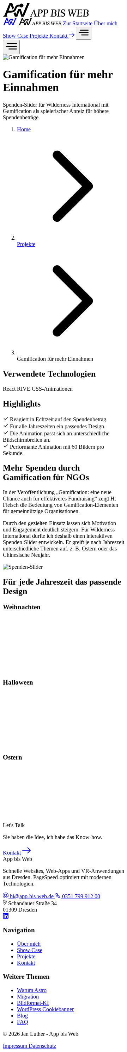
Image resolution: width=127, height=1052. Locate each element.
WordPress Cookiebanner (45, 1009)
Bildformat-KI (33, 1003)
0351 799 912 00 (80, 896)
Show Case (16, 36)
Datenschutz (42, 1046)
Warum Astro (32, 990)
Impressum (16, 1046)
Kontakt (59, 36)
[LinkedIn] (5, 917)
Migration (28, 997)
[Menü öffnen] (83, 33)
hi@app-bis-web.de (31, 896)
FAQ (22, 1022)
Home (24, 129)
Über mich (105, 23)
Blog (22, 1016)
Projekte (39, 36)
